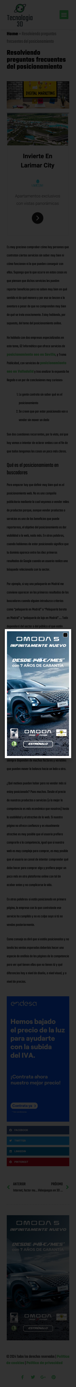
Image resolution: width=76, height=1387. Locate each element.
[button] (65, 635)
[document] (38, 693)
